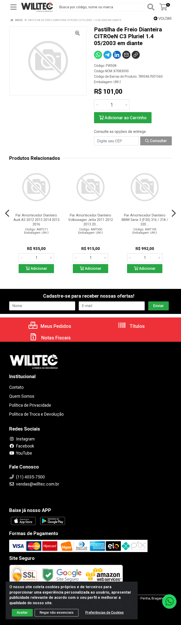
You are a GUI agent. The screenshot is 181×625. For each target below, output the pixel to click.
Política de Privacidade (30, 405)
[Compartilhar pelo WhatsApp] (98, 55)
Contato (16, 387)
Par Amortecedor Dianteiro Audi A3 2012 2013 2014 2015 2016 (36, 219)
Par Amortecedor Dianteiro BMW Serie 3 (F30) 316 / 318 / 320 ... (145, 219)
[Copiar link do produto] (136, 55)
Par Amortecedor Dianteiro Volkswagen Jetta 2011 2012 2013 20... (90, 219)
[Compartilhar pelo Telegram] (107, 55)
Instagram (25, 439)
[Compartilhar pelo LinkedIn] (117, 55)
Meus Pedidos (55, 326)
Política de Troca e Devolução (36, 414)
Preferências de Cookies (104, 612)
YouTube (23, 453)
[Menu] (13, 7)
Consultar (158, 141)
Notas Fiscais (55, 338)
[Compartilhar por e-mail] (126, 55)
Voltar (164, 18)
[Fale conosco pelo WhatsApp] (169, 601)
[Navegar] (7, 213)
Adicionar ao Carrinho (125, 117)
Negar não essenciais (57, 612)
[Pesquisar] (151, 7)
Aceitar (22, 612)
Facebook (24, 446)
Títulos (136, 326)
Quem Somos (21, 396)
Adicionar (38, 268)
